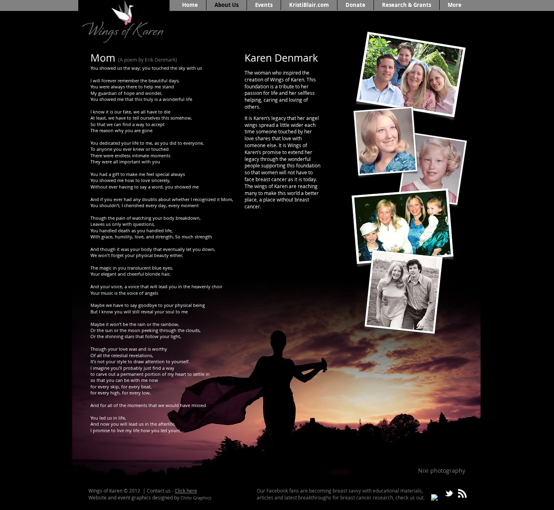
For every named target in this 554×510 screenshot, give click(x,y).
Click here (186, 490)
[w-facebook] (435, 498)
